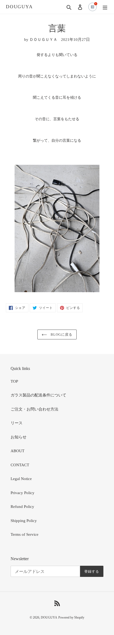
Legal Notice (21, 479)
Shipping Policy (24, 521)
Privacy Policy (22, 493)
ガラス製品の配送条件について (38, 395)
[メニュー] (105, 7)
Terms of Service (24, 534)
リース (17, 423)
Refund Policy (22, 506)
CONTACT (20, 465)
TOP (14, 381)
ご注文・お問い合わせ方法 (34, 409)
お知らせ (19, 437)
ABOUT (17, 451)
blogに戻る (61, 334)
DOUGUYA (19, 6)
